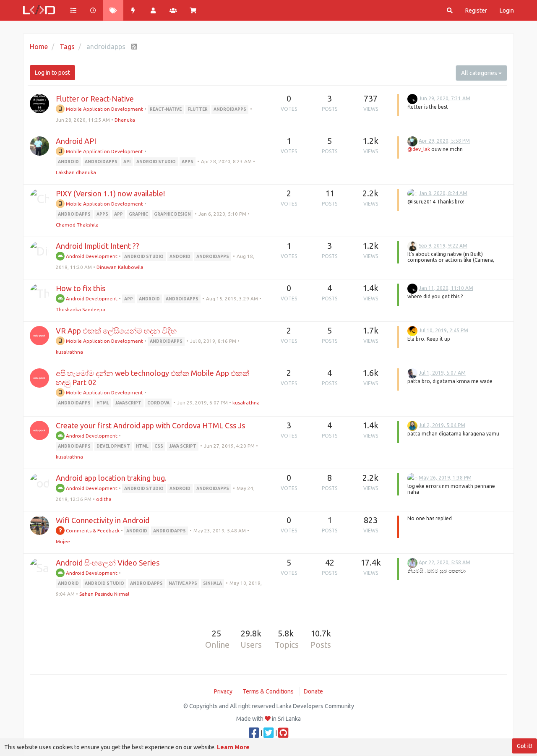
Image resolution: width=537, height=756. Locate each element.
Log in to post (52, 72)
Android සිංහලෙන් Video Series (107, 562)
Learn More (233, 747)
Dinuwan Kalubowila (119, 267)
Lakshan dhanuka (76, 172)
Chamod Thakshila (77, 224)
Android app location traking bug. (111, 478)
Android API (76, 141)
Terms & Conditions (268, 691)
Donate (313, 691)
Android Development (91, 256)
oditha (104, 499)
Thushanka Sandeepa (80, 309)
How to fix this (80, 288)
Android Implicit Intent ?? (97, 246)
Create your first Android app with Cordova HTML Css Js (150, 425)
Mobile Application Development (104, 109)
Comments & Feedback (92, 530)
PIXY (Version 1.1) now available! (110, 193)
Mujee (63, 541)
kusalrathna (69, 352)
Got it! (524, 746)
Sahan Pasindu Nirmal (104, 594)
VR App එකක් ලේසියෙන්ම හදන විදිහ (116, 330)
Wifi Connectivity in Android (102, 520)
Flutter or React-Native (95, 98)
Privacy (223, 691)
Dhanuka (125, 120)
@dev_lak (418, 149)
